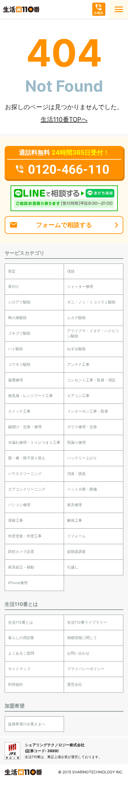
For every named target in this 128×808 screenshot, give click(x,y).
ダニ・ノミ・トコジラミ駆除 (91, 302)
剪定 (12, 271)
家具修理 (74, 504)
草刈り (13, 286)
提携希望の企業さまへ (26, 724)
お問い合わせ (78, 653)
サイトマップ (19, 668)
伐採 (71, 271)
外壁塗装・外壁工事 (25, 536)
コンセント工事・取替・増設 (91, 380)
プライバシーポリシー (85, 668)
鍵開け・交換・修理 (25, 426)
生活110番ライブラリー (87, 622)
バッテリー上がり (82, 458)
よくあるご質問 (21, 653)
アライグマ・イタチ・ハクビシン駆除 (93, 333)
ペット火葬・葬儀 (82, 489)
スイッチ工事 (19, 411)
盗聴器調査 (76, 551)
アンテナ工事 (78, 364)
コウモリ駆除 (19, 364)
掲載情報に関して (82, 637)
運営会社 (74, 684)
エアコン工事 (78, 395)
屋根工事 (15, 520)
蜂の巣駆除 (17, 317)
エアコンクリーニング (26, 489)
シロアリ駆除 (19, 302)
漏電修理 (15, 380)
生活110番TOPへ (64, 119)
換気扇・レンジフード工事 (30, 395)
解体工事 (74, 520)
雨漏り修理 (76, 442)
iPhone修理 (18, 582)
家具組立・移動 (21, 567)
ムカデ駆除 (76, 317)
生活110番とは (20, 622)
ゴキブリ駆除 (19, 333)
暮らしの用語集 (21, 637)
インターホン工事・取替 (87, 411)
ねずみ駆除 (76, 348)
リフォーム (76, 536)
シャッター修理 (80, 286)
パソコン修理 (19, 504)
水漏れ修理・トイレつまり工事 (34, 442)
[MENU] (118, 9)
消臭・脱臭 (76, 473)
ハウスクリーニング (25, 473)
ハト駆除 (15, 348)
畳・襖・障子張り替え (26, 458)
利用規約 (15, 684)
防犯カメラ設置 (21, 551)
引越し (72, 567)
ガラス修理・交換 (82, 426)
